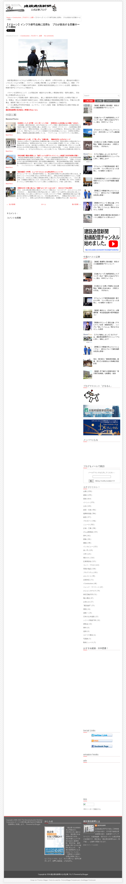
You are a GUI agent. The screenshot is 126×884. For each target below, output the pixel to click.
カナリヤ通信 (88, 635)
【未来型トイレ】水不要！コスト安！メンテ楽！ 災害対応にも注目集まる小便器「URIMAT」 (48, 123)
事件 (85, 628)
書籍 (85, 543)
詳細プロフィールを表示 (90, 845)
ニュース (86, 525)
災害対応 (86, 580)
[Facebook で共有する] (15, 115)
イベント (86, 502)
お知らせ (86, 602)
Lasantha (58, 880)
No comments (49, 36)
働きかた (86, 558)
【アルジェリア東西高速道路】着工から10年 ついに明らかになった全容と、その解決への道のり (106, 168)
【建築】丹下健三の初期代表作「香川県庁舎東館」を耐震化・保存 (106, 372)
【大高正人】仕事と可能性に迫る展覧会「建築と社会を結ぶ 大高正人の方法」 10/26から (106, 144)
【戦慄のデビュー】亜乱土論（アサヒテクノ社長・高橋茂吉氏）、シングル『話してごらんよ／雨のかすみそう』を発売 (106, 206)
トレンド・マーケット (91, 587)
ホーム (43, 204)
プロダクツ (26, 17)
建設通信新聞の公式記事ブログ (62, 874)
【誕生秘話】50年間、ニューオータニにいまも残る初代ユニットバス (40, 172)
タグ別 (99, 101)
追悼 (85, 631)
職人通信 (86, 598)
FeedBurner (105, 481)
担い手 (85, 550)
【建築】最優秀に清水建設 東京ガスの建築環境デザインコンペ (106, 106)
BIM (84, 536)
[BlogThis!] (9, 115)
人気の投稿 (89, 101)
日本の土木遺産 (89, 617)
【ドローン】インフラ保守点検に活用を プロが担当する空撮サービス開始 (43, 25)
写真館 (85, 639)
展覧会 (85, 624)
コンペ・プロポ (89, 565)
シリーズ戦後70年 (90, 620)
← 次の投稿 (11, 204)
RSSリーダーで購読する (92, 809)
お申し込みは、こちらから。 (63, 861)
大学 (85, 554)
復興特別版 (87, 513)
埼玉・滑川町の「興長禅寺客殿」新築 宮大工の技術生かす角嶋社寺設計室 (106, 361)
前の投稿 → (76, 204)
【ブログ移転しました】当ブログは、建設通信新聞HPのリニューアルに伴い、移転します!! (106, 156)
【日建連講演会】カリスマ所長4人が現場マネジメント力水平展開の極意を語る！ (106, 180)
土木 (85, 506)
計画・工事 (87, 528)
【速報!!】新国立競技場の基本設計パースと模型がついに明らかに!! (106, 216)
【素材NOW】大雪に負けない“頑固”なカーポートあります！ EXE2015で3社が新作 (44, 188)
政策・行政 (87, 510)
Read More (9, 135)
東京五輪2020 (88, 594)
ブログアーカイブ (112, 101)
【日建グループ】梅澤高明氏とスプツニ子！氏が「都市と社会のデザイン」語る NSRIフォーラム (106, 120)
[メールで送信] (7, 115)
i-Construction (17, 17)
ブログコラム (88, 572)
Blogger (37, 824)
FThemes (40, 880)
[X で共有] (12, 115)
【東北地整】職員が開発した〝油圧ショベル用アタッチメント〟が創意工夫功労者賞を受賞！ (48, 155)
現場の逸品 (87, 569)
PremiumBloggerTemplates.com (70, 880)
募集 (85, 539)
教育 (85, 517)
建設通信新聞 (101, 825)
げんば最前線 (88, 532)
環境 (85, 609)
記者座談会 (87, 561)
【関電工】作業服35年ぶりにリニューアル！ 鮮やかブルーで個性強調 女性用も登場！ (107, 193)
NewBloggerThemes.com (88, 880)
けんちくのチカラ (89, 591)
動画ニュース (88, 642)
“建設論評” (87, 605)
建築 (85, 495)
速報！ (85, 613)
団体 (85, 499)
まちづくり (87, 576)
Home (9, 17)
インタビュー (88, 547)
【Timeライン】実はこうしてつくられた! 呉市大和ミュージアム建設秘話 (106, 132)
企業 (32, 17)
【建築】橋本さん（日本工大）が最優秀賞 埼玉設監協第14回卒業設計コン (106, 312)
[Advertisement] (91, 7)
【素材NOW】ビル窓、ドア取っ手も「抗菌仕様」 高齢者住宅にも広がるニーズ (43, 139)
